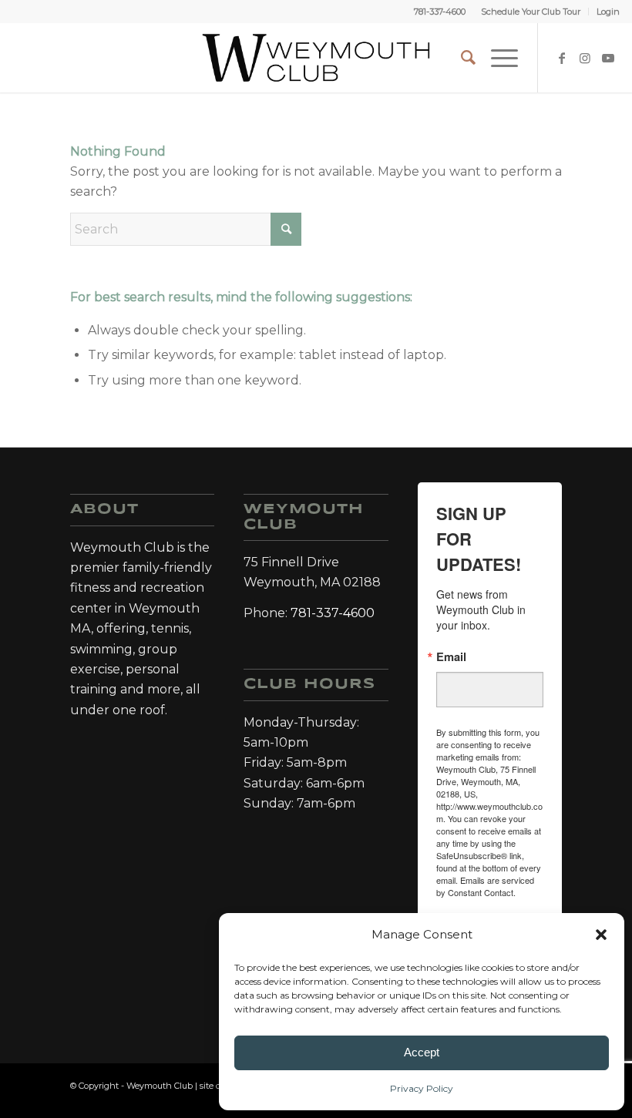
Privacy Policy (421, 1088)
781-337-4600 (440, 11)
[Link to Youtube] (608, 57)
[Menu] (497, 57)
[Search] (460, 57)
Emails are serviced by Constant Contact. (485, 886)
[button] (601, 934)
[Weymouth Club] (315, 57)
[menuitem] (531, 11)
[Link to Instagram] (585, 57)
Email (451, 657)
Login (608, 11)
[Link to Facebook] (561, 57)
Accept (421, 1052)
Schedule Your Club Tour (530, 11)
